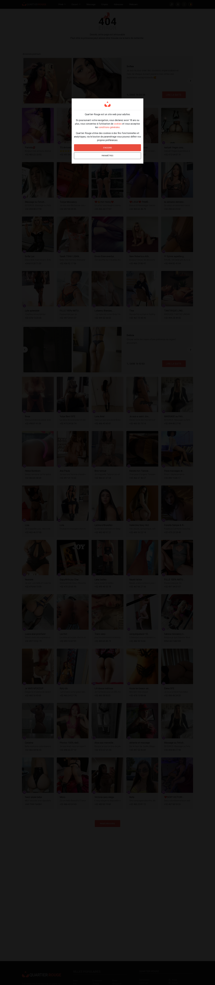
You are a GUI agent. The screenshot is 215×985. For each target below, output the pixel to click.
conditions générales (109, 127)
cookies (118, 123)
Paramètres (107, 155)
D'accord (107, 147)
